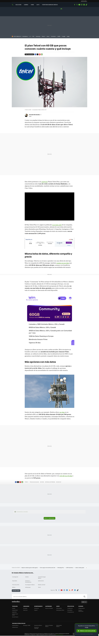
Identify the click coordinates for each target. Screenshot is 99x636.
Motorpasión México (59, 626)
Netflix (59, 36)
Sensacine (36, 608)
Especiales (14, 580)
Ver (50, 518)
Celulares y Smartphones (28, 581)
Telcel (42, 482)
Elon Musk (53, 36)
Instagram (81, 4)
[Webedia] (84, 1)
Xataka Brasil (15, 627)
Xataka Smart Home (15, 614)
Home (32, 4)
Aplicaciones (41, 580)
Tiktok (86, 4)
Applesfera (14, 612)
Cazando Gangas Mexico (42, 577)
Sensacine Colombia (36, 628)
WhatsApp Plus (60, 567)
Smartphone (25, 36)
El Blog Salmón (81, 608)
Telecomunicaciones (34, 482)
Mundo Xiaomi (15, 617)
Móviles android (41, 584)
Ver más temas (16, 590)
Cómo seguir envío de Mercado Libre (47, 567)
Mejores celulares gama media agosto (30, 567)
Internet (59, 482)
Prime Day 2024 (15, 584)
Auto (38, 4)
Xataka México (15, 625)
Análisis (27, 576)
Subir (83, 602)
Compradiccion (70, 612)
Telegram (67, 590)
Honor (48, 36)
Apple (68, 36)
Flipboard (39, 54)
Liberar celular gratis (79, 567)
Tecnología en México (30, 584)
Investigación (15, 576)
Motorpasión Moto (60, 610)
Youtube (79, 4)
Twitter (77, 4)
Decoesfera (69, 610)
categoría (44, 182)
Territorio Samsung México (50, 4)
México (13, 587)
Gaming (26, 4)
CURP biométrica (69, 567)
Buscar (84, 596)
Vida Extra (25, 610)
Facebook (74, 4)
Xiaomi (43, 36)
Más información (59, 634)
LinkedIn (75, 590)
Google (63, 36)
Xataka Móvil (15, 610)
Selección (18, 4)
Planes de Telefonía (50, 482)
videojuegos (28, 587)
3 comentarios (30, 54)
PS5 (33, 36)
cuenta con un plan (62, 263)
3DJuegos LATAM (26, 625)
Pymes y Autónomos (80, 610)
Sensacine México (38, 625)
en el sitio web (57, 225)
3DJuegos (25, 608)
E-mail (42, 54)
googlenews (84, 4)
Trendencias (70, 608)
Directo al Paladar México (49, 626)
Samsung (38, 36)
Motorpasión (59, 608)
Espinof (35, 610)
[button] (35, 114)
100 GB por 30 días (65, 476)
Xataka (13, 608)
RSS (70, 590)
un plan (62, 412)
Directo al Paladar (49, 608)
